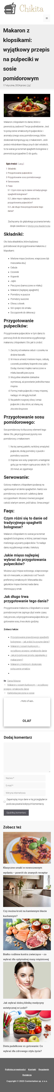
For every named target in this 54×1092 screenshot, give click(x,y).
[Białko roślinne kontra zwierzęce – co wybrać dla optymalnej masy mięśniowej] (27, 935)
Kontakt (32, 1069)
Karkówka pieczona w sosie (20, 693)
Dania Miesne (14, 681)
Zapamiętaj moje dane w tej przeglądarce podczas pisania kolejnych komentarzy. (27, 801)
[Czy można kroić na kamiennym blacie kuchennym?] (27, 891)
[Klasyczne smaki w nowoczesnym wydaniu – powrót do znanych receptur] (27, 848)
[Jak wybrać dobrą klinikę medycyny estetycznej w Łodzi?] (27, 981)
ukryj (21, 164)
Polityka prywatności (15, 1069)
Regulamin (44, 1069)
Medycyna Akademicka (39, 226)
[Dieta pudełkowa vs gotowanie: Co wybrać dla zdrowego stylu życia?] (27, 1027)
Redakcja (27, 1075)
